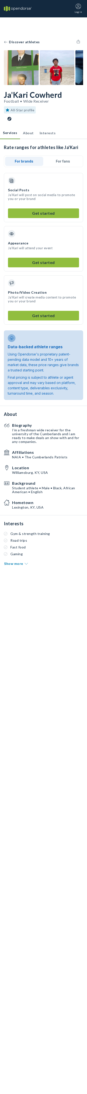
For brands (24, 161)
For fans (63, 161)
